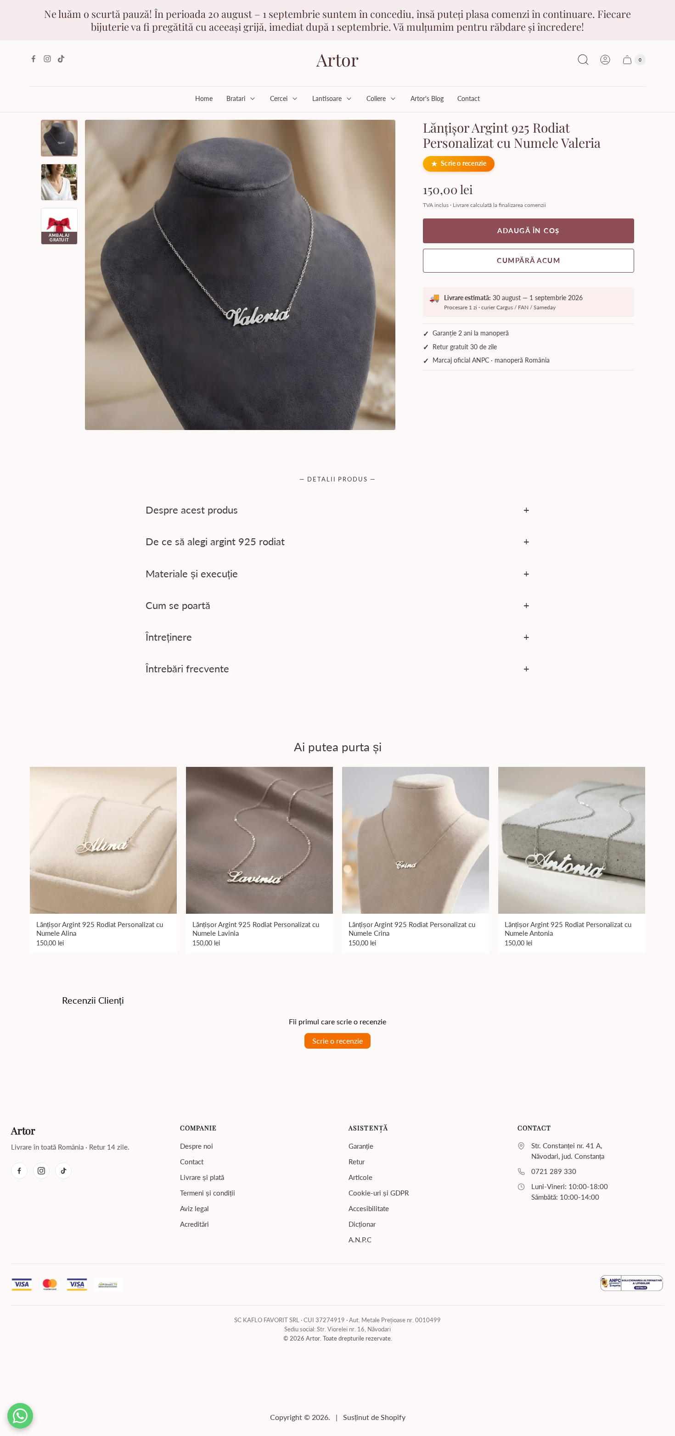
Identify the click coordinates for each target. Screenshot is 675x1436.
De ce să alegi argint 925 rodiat (215, 542)
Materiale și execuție (192, 573)
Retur (357, 1161)
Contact (191, 1161)
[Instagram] (41, 1170)
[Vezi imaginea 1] (59, 138)
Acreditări (194, 1224)
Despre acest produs (192, 509)
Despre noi (196, 1146)
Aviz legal (194, 1208)
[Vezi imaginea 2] (59, 182)
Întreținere (169, 637)
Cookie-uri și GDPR (379, 1193)
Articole (360, 1177)
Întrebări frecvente (187, 669)
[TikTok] (63, 1170)
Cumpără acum (528, 260)
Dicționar (362, 1224)
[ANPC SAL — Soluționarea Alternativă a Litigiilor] (631, 1284)
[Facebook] (19, 1170)
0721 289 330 (553, 1171)
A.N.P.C (360, 1239)
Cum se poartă (178, 605)
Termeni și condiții (207, 1193)
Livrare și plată (202, 1177)
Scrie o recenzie (463, 164)
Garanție (361, 1146)
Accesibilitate (369, 1208)
